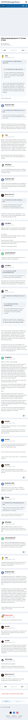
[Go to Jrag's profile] (2, 291)
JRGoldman (8, 164)
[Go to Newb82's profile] (2, 422)
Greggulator (8, 357)
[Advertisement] (14, 22)
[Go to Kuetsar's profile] (2, 498)
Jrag (6, 290)
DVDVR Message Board (10, 2)
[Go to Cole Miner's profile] (2, 224)
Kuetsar (7, 497)
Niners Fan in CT (9, 194)
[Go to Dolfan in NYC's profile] (2, 616)
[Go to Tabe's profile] (2, 56)
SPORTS (9, 45)
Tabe (6, 56)
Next (23, 50)
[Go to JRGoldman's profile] (2, 165)
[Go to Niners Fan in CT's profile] (2, 195)
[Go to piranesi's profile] (2, 440)
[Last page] (26, 50)
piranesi (7, 439)
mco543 (7, 640)
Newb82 (7, 421)
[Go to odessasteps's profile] (2, 660)
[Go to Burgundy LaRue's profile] (2, 105)
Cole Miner (8, 223)
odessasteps (8, 659)
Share (7, 701)
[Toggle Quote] (3, 61)
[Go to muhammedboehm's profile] (2, 253)
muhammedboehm (10, 253)
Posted (9, 57)
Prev (5, 50)
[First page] (2, 50)
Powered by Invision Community (14, 717)
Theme (8, 716)
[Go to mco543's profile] (2, 641)
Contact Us (14, 716)
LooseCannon (5, 43)
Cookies (20, 716)
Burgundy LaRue (9, 104)
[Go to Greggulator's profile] (2, 358)
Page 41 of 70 (14, 50)
